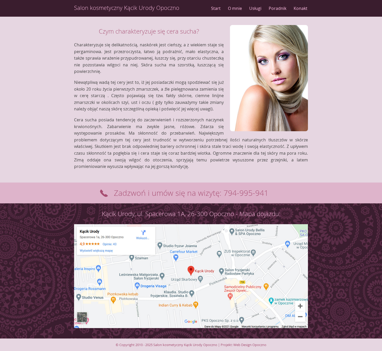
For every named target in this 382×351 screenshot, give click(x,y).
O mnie (235, 8)
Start (216, 8)
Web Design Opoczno (249, 344)
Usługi (255, 8)
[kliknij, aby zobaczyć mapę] (191, 335)
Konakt (300, 8)
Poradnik (277, 8)
